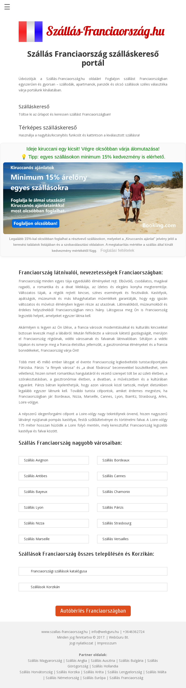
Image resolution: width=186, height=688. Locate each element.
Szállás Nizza (34, 523)
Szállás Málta (156, 672)
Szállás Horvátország (36, 672)
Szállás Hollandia (105, 666)
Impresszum (106, 643)
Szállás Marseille (37, 539)
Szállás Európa (94, 677)
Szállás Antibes (35, 476)
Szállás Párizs (113, 507)
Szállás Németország (62, 677)
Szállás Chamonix (116, 491)
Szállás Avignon (36, 460)
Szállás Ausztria (103, 660)
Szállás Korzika (68, 672)
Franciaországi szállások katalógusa (59, 571)
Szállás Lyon (33, 507)
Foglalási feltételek (117, 250)
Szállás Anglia (76, 660)
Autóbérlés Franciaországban (93, 611)
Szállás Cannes (114, 476)
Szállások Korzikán (45, 587)
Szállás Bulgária (131, 660)
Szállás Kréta (94, 672)
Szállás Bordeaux (115, 460)
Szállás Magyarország (45, 660)
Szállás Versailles (115, 539)
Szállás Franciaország (126, 677)
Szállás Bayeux (35, 491)
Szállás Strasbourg (116, 523)
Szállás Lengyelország (125, 672)
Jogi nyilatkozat (81, 643)
